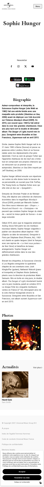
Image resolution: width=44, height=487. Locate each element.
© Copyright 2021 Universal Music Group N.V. (19, 423)
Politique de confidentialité (12, 444)
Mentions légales (8, 450)
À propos (5, 428)
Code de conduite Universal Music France (18, 439)
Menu (38, 6)
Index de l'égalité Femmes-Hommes (16, 434)
